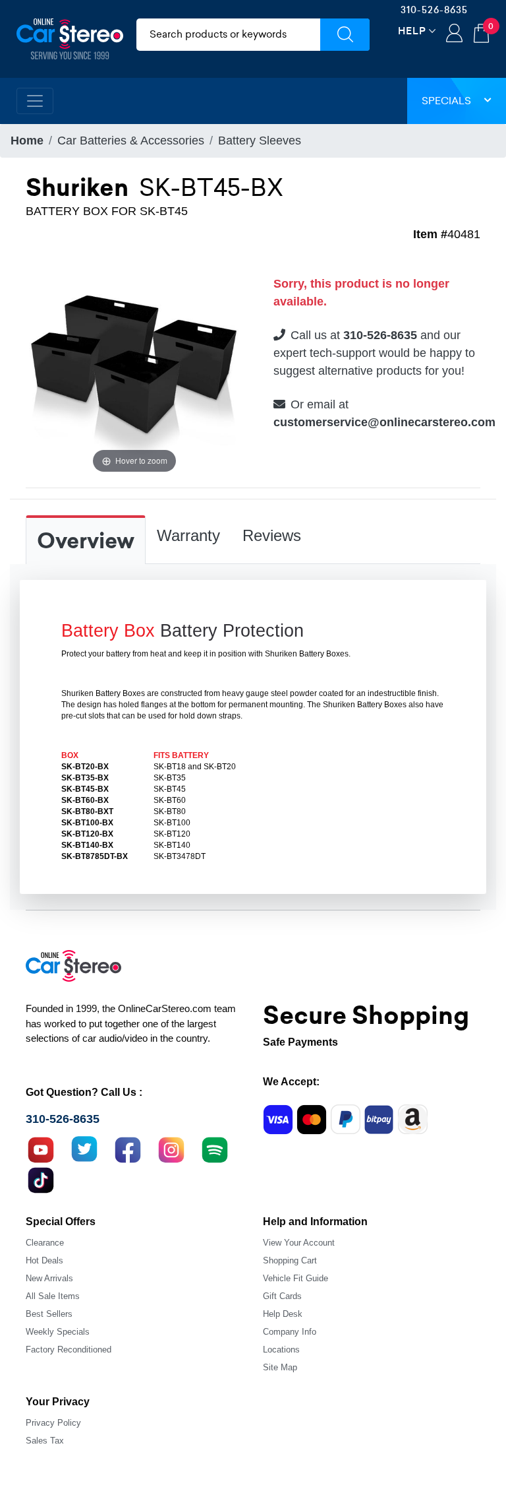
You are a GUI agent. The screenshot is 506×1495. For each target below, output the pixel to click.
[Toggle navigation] (34, 101)
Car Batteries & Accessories (130, 140)
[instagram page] (171, 1148)
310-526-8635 (434, 9)
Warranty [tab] (188, 535)
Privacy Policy (53, 1423)
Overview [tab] (85, 541)
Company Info (289, 1332)
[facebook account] (128, 1148)
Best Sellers (49, 1314)
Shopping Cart (290, 1260)
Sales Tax (45, 1441)
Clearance (45, 1243)
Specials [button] (446, 101)
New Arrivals (49, 1278)
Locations (281, 1349)
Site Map (280, 1367)
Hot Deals (44, 1260)
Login (454, 34)
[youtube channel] (41, 1148)
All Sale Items (53, 1296)
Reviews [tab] (271, 535)
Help (412, 31)
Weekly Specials (58, 1332)
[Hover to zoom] (134, 366)
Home (27, 140)
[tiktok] (41, 1178)
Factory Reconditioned (68, 1349)
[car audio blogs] (215, 1148)
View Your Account (299, 1243)
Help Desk (282, 1314)
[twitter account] (84, 1148)
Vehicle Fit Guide (295, 1278)
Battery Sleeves (259, 140)
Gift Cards (282, 1296)
